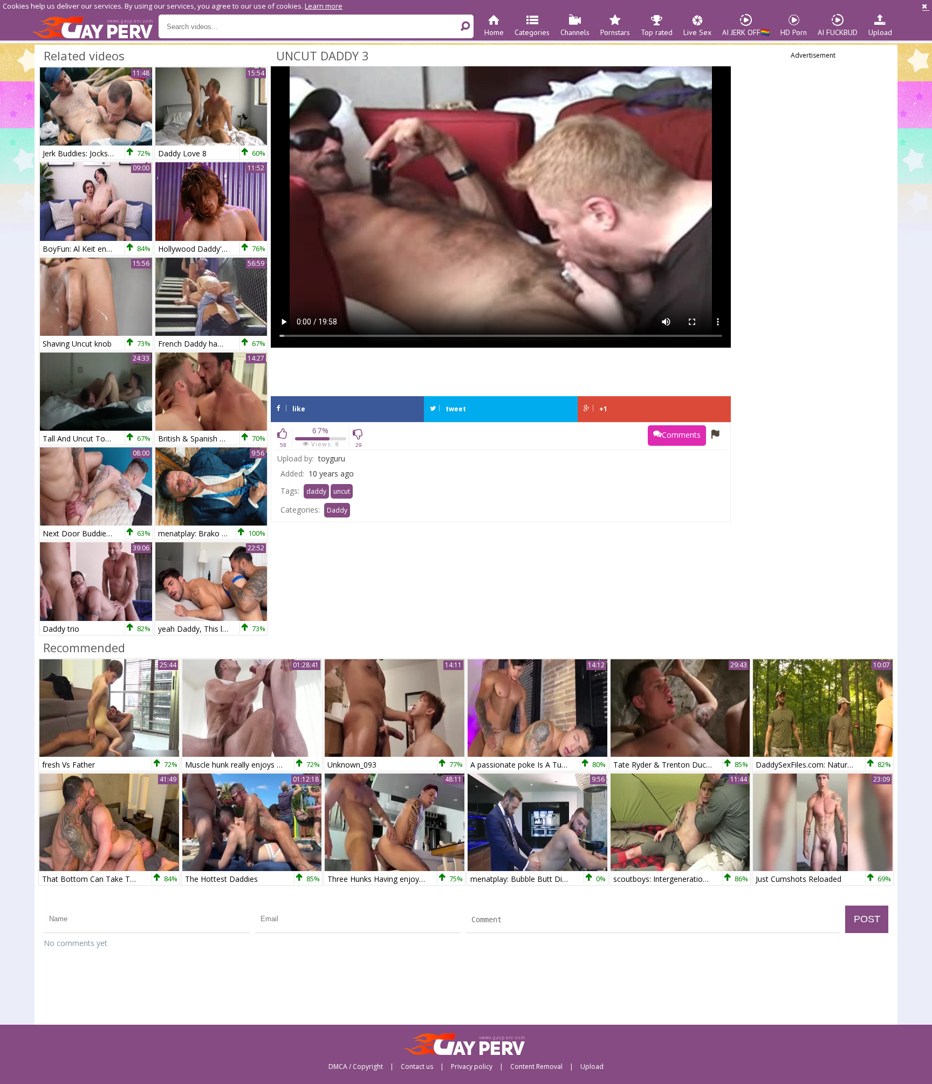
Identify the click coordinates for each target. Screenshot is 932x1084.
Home (494, 32)
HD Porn (793, 32)
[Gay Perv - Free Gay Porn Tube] (95, 26)
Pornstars (615, 32)
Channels (575, 32)
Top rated (657, 32)
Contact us (417, 1067)
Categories (532, 32)
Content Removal (536, 1067)
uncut (341, 491)
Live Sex (697, 32)
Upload (880, 32)
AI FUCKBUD (838, 32)
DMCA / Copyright (355, 1067)
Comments (681, 435)
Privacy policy (471, 1067)
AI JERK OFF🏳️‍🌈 (746, 32)
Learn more (323, 6)
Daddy (337, 510)
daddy (316, 491)
